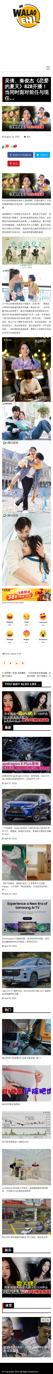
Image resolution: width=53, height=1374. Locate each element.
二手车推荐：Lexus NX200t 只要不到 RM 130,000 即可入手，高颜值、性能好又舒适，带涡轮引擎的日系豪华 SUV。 (26, 831)
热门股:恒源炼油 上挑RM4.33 (15, 1141)
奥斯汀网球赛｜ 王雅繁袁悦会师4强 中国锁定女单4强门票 (25, 1348)
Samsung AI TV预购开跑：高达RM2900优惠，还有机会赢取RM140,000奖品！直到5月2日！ (25, 940)
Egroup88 (19, 602)
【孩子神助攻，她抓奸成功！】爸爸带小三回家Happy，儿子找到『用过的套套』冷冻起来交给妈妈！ (24, 886)
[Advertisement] (26, 45)
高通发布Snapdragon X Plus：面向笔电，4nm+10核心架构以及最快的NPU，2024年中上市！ (25, 777)
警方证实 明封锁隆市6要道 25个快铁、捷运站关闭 (25, 1237)
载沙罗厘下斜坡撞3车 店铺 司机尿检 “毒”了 (21, 1058)
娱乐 (29, 136)
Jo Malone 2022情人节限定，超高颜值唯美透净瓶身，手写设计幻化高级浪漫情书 (25, 1189)
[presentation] (43, 1320)
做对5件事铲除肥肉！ (12, 1104)
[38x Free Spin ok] (26, 594)
